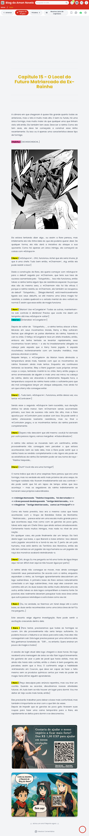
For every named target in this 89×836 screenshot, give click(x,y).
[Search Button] (67, 3)
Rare (11, 7)
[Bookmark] (71, 13)
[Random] (81, 2)
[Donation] (77, 2)
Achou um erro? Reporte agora (44, 823)
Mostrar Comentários (46, 831)
